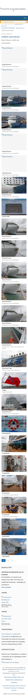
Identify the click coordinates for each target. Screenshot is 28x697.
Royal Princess (20, 28)
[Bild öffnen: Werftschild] (14, 207)
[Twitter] (10, 3)
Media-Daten (9, 680)
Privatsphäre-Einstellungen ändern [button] (10, 685)
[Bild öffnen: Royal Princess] (14, 55)
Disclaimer (14, 682)
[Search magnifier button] (26, 22)
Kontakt (14, 677)
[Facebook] (17, 3)
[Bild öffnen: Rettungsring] (14, 424)
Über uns (20, 677)
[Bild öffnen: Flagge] (14, 380)
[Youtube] (15, 3)
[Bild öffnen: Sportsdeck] (14, 527)
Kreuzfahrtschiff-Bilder (8, 28)
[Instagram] (12, 3)
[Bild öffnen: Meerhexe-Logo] (14, 358)
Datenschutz (18, 680)
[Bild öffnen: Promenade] (14, 443)
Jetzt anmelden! (6, 587)
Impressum (7, 677)
